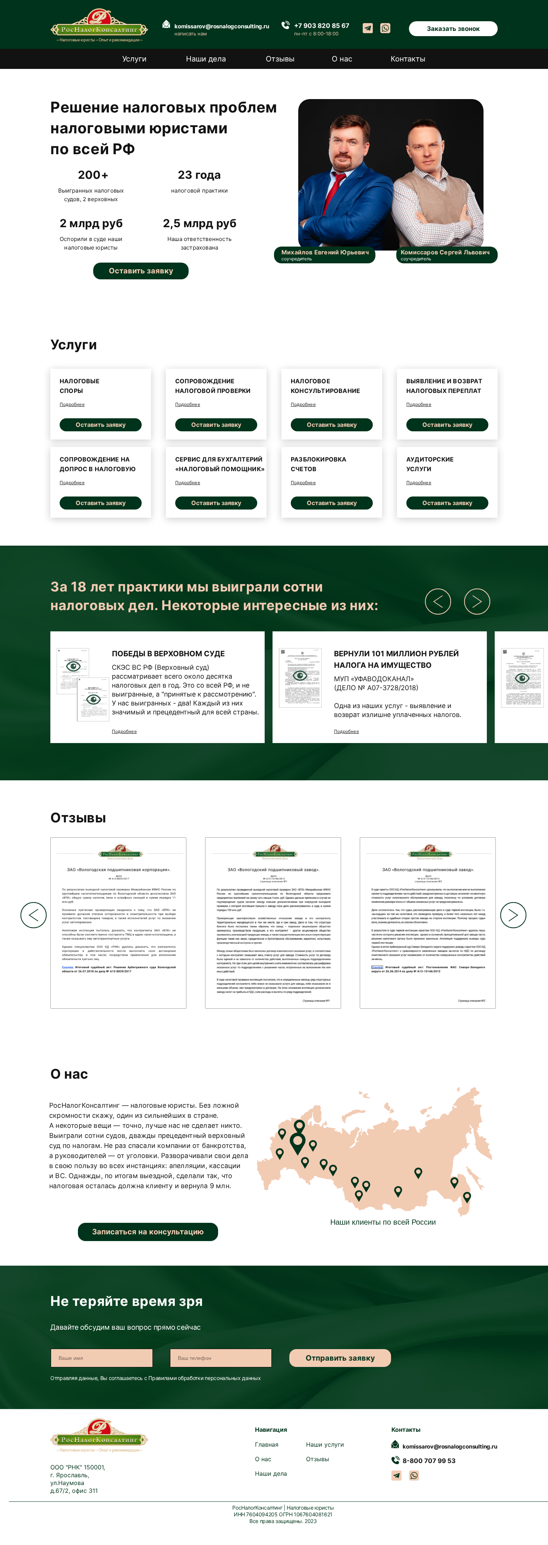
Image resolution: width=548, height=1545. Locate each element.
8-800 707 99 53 (429, 1461)
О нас (342, 58)
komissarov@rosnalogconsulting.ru (221, 26)
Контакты (408, 58)
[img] (300, 678)
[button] (453, 28)
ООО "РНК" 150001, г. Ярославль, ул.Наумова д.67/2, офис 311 (77, 1478)
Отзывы (280, 58)
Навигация (271, 1429)
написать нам (190, 34)
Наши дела (206, 58)
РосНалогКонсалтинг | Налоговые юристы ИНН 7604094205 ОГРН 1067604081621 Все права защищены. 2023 (283, 1514)
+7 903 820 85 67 (321, 25)
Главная (266, 1444)
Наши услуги (325, 1444)
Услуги (134, 58)
